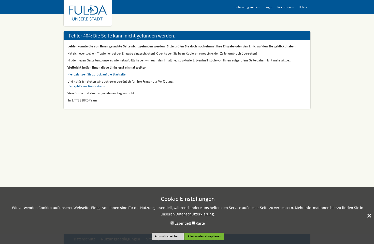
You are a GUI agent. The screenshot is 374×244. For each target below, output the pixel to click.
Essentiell (183, 223)
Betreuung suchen (247, 7)
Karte (200, 223)
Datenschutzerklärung (195, 213)
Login (268, 7)
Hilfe (302, 7)
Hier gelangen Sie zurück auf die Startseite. (96, 74)
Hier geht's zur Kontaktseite (86, 86)
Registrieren (285, 7)
